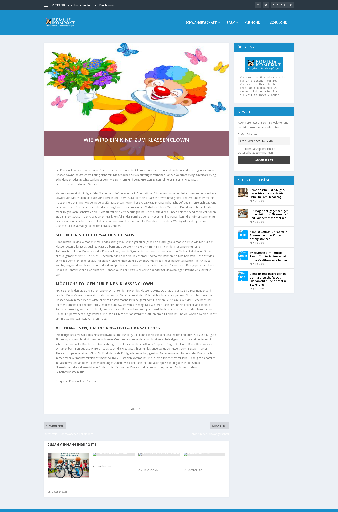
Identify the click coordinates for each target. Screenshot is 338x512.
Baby (231, 23)
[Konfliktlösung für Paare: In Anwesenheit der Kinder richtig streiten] (243, 234)
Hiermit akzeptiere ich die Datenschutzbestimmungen (256, 150)
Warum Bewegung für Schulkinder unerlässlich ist (68, 485)
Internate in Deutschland (111, 461)
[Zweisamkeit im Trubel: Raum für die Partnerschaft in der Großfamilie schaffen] (243, 255)
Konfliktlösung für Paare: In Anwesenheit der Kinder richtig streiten (268, 235)
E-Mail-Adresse (247, 134)
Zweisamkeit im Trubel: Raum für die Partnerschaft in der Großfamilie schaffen (269, 256)
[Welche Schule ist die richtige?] (159, 454)
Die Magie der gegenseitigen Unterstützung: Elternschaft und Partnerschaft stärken (269, 214)
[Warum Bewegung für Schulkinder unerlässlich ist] (68, 465)
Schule (136, 147)
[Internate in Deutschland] (114, 454)
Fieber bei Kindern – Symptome (87, 5)
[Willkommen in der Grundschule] (204, 454)
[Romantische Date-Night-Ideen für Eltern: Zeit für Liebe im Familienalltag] (243, 192)
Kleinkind (252, 23)
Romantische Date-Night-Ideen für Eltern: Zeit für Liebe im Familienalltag (267, 193)
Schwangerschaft (201, 23)
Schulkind (278, 23)
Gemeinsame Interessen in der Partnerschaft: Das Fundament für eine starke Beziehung (268, 279)
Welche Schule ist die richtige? (153, 463)
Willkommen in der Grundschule (197, 463)
